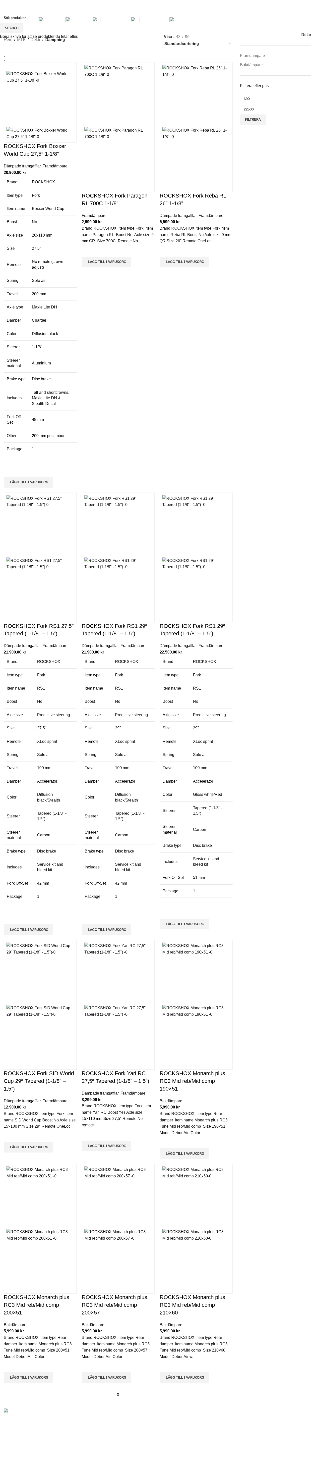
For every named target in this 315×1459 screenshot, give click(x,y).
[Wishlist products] (285, 21)
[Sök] (278, 21)
